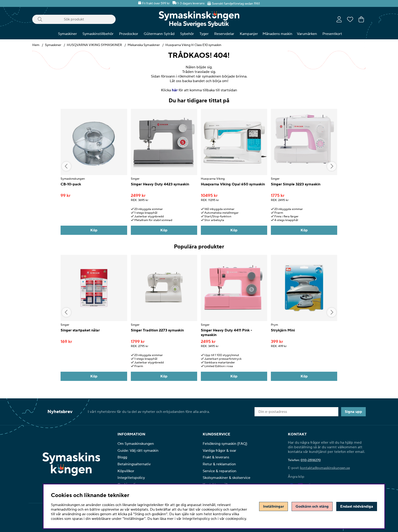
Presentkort (332, 34)
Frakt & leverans (216, 457)
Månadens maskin (277, 34)
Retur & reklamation (219, 464)
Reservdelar (224, 34)
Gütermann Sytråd (159, 34)
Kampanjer (249, 34)
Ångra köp (296, 476)
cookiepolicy (235, 518)
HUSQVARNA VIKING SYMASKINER (94, 45)
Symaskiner (67, 34)
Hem (35, 45)
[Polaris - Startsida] (199, 19)
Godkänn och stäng (312, 506)
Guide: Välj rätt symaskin (137, 450)
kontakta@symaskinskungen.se (325, 468)
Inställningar (273, 506)
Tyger (204, 34)
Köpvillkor (125, 471)
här (175, 90)
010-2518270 (311, 460)
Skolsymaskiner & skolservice (226, 477)
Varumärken (307, 34)
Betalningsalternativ (134, 464)
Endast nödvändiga (356, 506)
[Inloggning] (339, 19)
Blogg (122, 457)
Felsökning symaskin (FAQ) (225, 443)
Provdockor (128, 34)
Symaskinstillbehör (98, 34)
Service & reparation (219, 471)
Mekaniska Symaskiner (144, 45)
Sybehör (187, 34)
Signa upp (353, 411)
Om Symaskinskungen (135, 443)
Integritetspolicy (131, 477)
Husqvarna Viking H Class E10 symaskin (193, 45)
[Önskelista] (350, 19)
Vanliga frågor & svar (219, 450)
